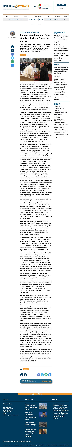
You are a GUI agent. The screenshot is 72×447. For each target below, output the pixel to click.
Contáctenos (57, 16)
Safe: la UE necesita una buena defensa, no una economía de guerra (30, 416)
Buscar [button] (65, 16)
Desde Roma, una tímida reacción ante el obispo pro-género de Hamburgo (31, 433)
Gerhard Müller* (59, 119)
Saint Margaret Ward (52, 19)
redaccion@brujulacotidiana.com (11, 415)
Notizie (45, 5)
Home (7, 16)
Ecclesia (39, 24)
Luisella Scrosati (12, 37)
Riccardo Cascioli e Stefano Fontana (59, 79)
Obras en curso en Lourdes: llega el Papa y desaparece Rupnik (31, 406)
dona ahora (62, 5)
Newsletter (61, 8)
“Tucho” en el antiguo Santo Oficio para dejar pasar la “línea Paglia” (61, 39)
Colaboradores (38, 16)
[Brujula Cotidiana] (16, 7)
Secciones (26, 16)
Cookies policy (14, 441)
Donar (48, 16)
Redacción (16, 16)
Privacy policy (6, 441)
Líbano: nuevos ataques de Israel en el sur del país (30, 424)
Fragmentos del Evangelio (15, 19)
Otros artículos (36, 394)
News (45, 8)
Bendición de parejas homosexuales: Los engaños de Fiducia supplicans (61, 70)
